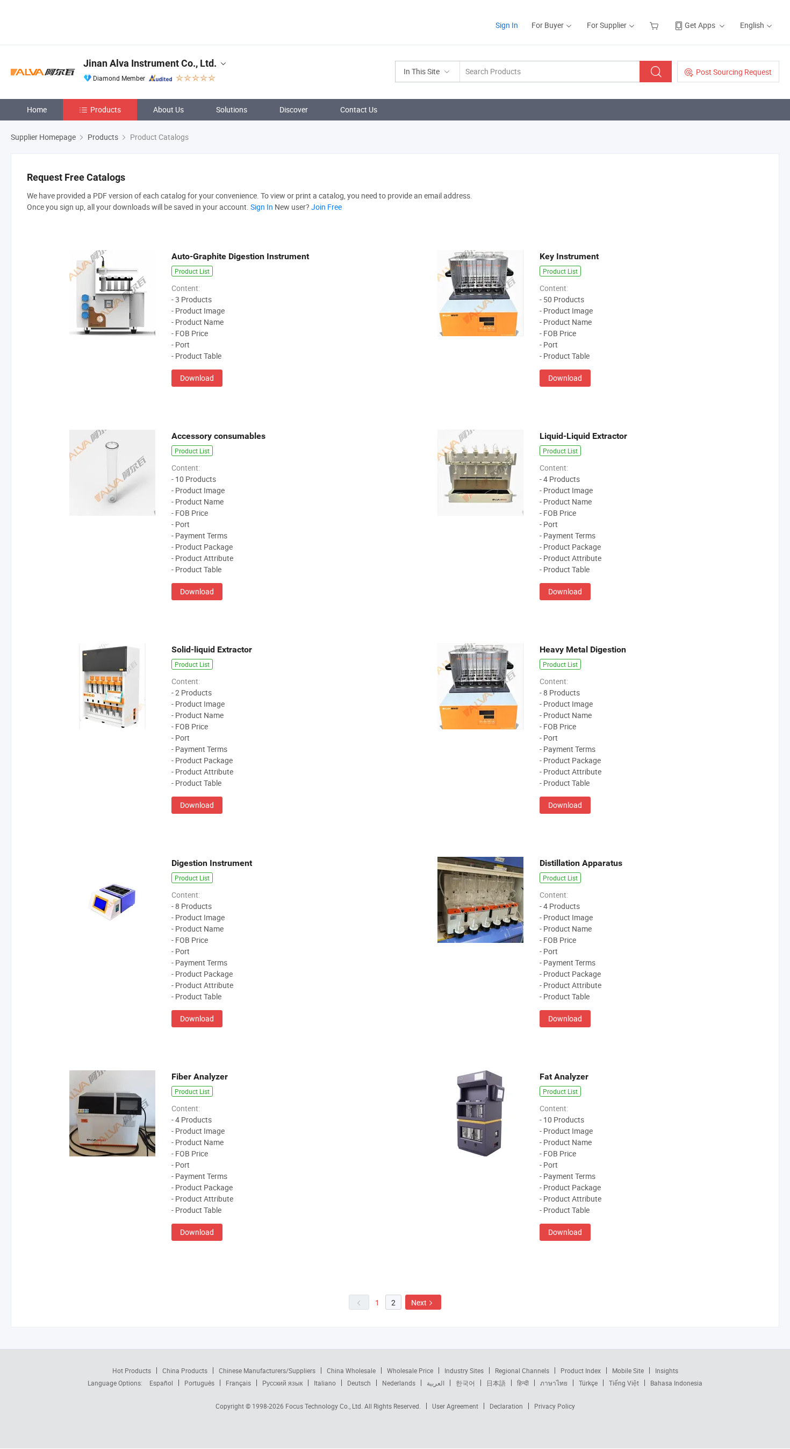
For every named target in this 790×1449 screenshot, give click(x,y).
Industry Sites (464, 1370)
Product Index (581, 1370)
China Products (184, 1370)
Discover (293, 109)
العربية (435, 1383)
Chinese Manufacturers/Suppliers (267, 1370)
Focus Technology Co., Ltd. (324, 1406)
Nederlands (398, 1383)
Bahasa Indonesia (676, 1383)
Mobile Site (628, 1370)
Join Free (326, 207)
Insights (666, 1370)
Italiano (325, 1383)
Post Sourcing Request (734, 72)
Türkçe (588, 1383)
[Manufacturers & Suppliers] (80, 21)
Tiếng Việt (624, 1383)
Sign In (506, 25)
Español (161, 1383)
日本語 (496, 1383)
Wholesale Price (410, 1370)
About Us (168, 109)
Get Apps (700, 25)
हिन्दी (523, 1383)
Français (238, 1383)
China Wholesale (351, 1370)
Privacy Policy (554, 1406)
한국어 (465, 1383)
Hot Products (131, 1370)
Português (199, 1383)
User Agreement (455, 1406)
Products (105, 109)
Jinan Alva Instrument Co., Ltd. (150, 63)
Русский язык (282, 1383)
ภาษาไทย (554, 1383)
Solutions (231, 109)
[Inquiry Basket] (655, 25)
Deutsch (359, 1383)
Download (197, 378)
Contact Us (358, 109)
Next (419, 1302)
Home (37, 109)
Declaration (506, 1406)
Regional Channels (522, 1370)
